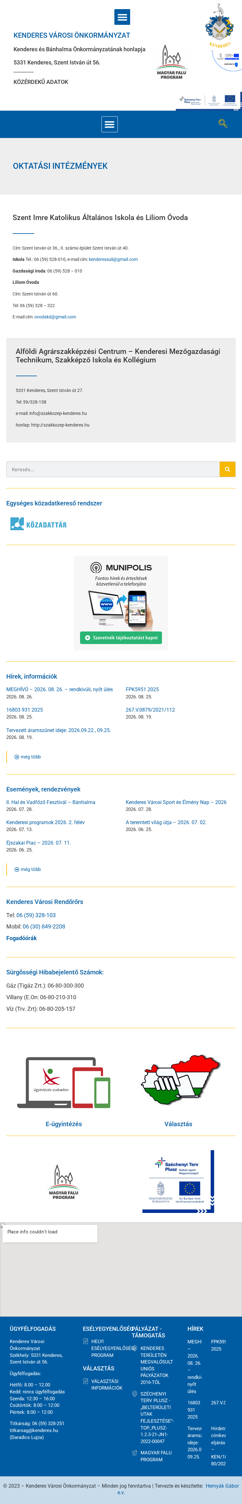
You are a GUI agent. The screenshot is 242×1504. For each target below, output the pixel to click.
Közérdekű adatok (41, 82)
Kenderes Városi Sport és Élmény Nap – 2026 (176, 802)
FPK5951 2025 (142, 689)
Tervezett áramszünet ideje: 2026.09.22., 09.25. (58, 730)
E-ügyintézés (64, 1124)
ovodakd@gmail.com (55, 316)
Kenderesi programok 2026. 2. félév (45, 822)
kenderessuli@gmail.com (113, 259)
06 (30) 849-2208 (44, 926)
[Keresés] (227, 469)
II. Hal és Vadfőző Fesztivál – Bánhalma (50, 802)
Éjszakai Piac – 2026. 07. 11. (38, 843)
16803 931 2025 (24, 710)
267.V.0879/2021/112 (150, 710)
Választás (178, 1124)
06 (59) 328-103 (36, 915)
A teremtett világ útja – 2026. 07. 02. (166, 822)
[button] (122, 17)
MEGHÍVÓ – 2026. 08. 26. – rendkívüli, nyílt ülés (59, 689)
